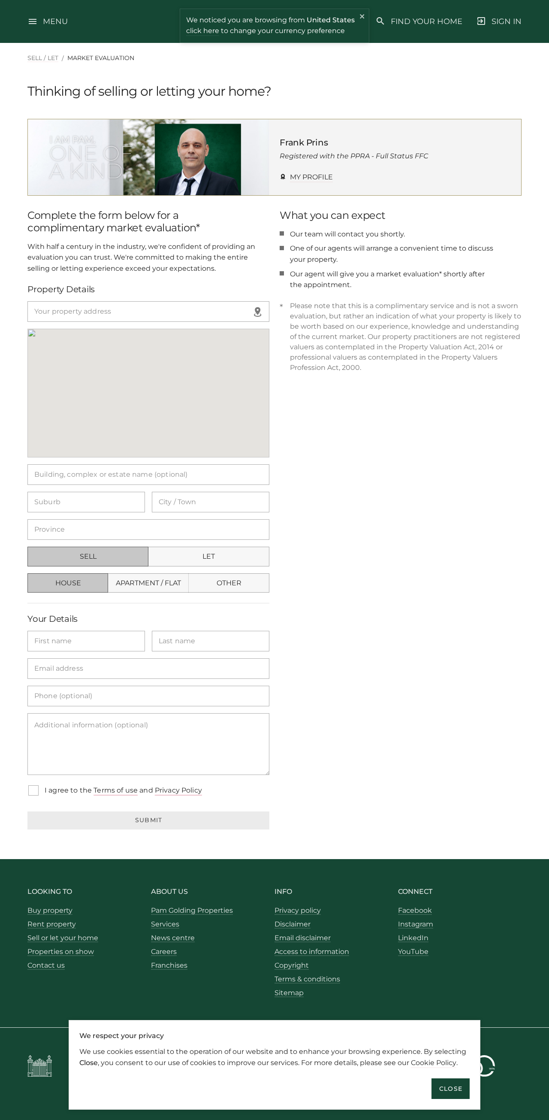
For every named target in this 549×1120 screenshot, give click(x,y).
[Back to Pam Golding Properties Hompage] (39, 1067)
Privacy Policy (178, 790)
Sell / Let (42, 58)
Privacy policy (297, 910)
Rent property (51, 924)
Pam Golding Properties (192, 910)
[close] (362, 17)
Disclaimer (292, 924)
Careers (164, 951)
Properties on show (60, 951)
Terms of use (116, 790)
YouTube (413, 951)
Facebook (415, 910)
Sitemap (289, 993)
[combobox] (148, 311)
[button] (258, 311)
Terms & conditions (307, 979)
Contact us (46, 965)
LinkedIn (413, 938)
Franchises (169, 965)
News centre (173, 938)
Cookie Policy (433, 1062)
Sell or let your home (62, 938)
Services (165, 924)
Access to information (311, 951)
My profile (311, 177)
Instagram (415, 924)
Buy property (49, 910)
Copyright (291, 965)
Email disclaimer (302, 938)
